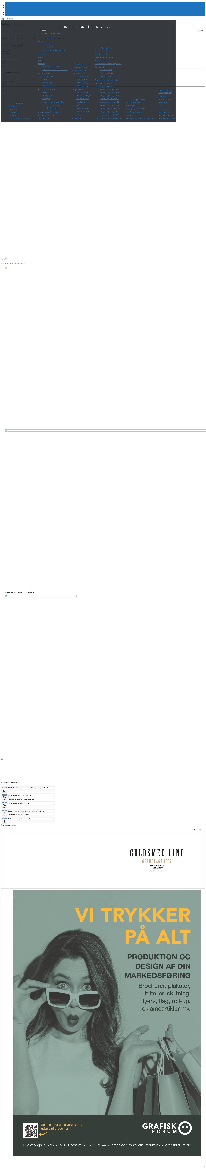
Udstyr (160, 106)
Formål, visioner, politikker (47, 89)
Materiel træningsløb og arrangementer (140, 118)
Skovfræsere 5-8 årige (103, 51)
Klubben (50, 38)
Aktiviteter (79, 64)
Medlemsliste (47, 83)
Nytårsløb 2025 (81, 105)
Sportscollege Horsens (107, 76)
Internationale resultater (50, 67)
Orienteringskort (43, 118)
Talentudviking (100, 67)
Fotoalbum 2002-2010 (46, 115)
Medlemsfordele (48, 86)
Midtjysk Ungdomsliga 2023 (109, 95)
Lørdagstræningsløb (133, 102)
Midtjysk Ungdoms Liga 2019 (110, 108)
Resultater (41, 64)
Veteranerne (76, 118)
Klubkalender (13, 106)
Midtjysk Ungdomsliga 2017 (109, 115)
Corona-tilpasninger (79, 70)
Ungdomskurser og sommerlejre (106, 80)
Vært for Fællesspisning (134, 112)
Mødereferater (52, 47)
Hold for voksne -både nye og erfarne (108, 64)
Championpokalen (82, 92)
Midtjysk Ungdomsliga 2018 (109, 112)
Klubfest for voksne (83, 112)
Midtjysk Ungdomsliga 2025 (109, 89)
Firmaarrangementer (165, 115)
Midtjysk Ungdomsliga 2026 (105, 86)
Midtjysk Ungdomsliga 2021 (109, 102)
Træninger (75, 73)
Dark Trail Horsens (82, 108)
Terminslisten (14, 112)
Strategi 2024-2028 (49, 95)
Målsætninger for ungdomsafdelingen (108, 118)
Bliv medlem (162, 96)
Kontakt (41, 41)
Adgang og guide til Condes (135, 109)
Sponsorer (41, 54)
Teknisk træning (82, 86)
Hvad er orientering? (165, 93)
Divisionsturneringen (83, 95)
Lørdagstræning (82, 83)
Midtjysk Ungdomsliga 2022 (109, 99)
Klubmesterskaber (82, 99)
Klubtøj (44, 79)
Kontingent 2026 (48, 76)
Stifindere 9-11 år (101, 54)
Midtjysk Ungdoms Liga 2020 (110, 105)
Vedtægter (46, 99)
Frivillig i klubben (138, 99)
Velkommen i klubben (165, 99)
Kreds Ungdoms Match (103, 83)
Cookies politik (52, 108)
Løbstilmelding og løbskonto (23, 118)
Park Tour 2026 (81, 102)
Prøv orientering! (165, 90)
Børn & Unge (106, 48)
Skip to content (7, 19)
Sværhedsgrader (164, 109)
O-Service (12, 116)
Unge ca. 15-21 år (101, 61)
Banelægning (130, 106)
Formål (44, 92)
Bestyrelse (46, 44)
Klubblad (41, 57)
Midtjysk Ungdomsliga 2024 (109, 92)
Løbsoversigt (13, 109)
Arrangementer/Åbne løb (80, 67)
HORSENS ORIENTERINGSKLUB (88, 27)
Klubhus (41, 61)
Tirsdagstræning (82, 76)
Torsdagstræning (82, 79)
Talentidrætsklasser (106, 73)
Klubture (79, 115)
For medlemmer (43, 73)
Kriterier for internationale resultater (54, 70)
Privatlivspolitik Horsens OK (51, 105)
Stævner (129, 115)
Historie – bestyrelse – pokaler (48, 112)
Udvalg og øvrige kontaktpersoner (54, 50)
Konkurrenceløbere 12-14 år (105, 57)
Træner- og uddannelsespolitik (53, 102)
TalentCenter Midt (106, 70)
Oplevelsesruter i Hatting (167, 118)
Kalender (19, 103)
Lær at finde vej (163, 112)
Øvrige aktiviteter (78, 89)
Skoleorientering (164, 102)
